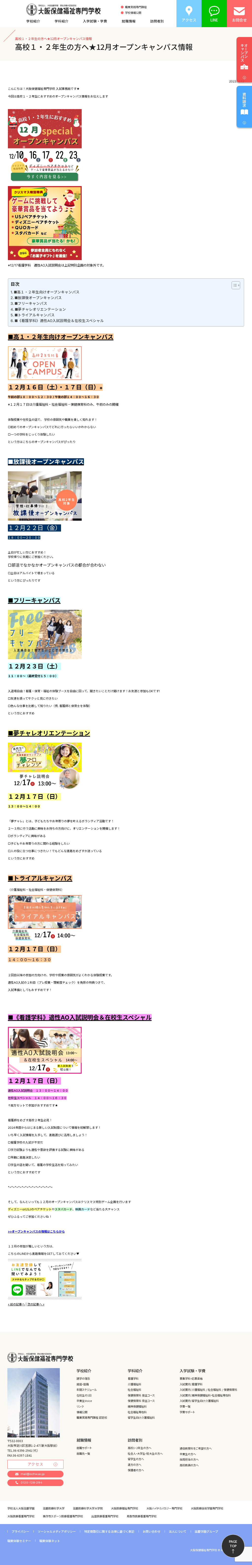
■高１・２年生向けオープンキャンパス (46, 292)
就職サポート (84, 1448)
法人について (178, 1531)
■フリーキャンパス (31, 303)
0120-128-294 (32, 1482)
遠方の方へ (134, 1465)
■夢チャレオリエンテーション (40, 309)
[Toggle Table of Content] (233, 285)
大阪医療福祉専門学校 (124, 1508)
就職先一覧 (83, 1453)
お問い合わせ (151, 1531)
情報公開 (82, 1412)
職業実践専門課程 (136, 7)
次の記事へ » (35, 1304)
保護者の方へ (136, 1470)
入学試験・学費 (95, 21)
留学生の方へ (136, 1459)
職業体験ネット (49, 1541)
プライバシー (20, 1531)
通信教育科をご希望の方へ (196, 1448)
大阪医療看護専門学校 (20, 1516)
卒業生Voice (84, 1401)
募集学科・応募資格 (191, 1378)
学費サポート (187, 1412)
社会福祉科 (134, 1390)
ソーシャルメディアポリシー (57, 1531)
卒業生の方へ (188, 1454)
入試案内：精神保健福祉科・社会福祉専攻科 (205, 1395)
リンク (80, 1406)
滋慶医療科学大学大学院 (88, 1508)
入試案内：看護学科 (191, 1384)
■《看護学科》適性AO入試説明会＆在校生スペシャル (59, 321)
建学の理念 (83, 1378)
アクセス (36, 1464)
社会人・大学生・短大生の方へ (145, 1453)
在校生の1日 (84, 1395)
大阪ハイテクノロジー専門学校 (164, 1508)
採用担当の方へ (189, 1459)
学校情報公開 (133, 12)
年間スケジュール (87, 1390)
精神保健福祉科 (137, 1406)
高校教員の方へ (189, 1465)
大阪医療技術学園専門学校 (207, 1508)
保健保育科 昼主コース (141, 1395)
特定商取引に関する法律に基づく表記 (109, 1531)
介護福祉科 (134, 1384)
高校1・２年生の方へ (139, 1448)
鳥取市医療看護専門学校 (142, 1516)
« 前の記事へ (16, 1304)
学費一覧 (185, 1406)
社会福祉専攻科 (137, 1412)
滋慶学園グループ (206, 1531)
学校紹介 (33, 21)
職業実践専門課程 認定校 (92, 1417)
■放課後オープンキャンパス (38, 298)
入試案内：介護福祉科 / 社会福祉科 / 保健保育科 (208, 1390)
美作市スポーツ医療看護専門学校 (63, 1516)
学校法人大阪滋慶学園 (20, 1508)
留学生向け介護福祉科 (141, 1417)
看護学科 (133, 1378)
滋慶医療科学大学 (53, 1508)
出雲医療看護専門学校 (104, 1516)
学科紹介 (61, 21)
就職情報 (129, 21)
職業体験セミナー (19, 1541)
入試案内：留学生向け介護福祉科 (199, 1401)
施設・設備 (83, 1384)
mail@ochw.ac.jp (33, 1474)
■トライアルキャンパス (35, 315)
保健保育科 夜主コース (141, 1401)
